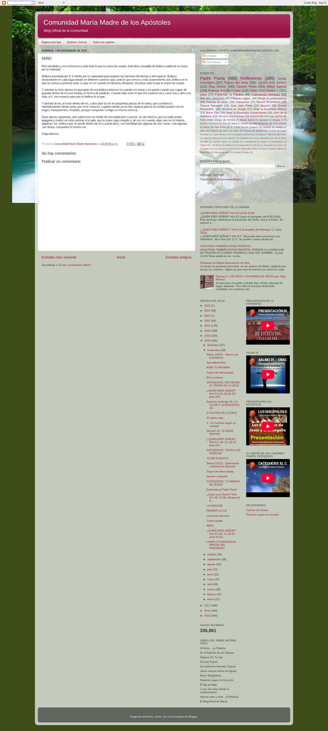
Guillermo (229, 145)
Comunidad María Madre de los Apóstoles (107, 22)
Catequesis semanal (266, 94)
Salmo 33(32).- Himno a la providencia (222, 356)
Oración (267, 127)
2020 (207, 330)
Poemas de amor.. (217, 102)
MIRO (210, 525)
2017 (207, 605)
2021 (207, 325)
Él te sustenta (215, 377)
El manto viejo (215, 417)
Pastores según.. (241, 98)
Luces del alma (220, 149)
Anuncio (265, 105)
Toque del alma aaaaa (220, 471)
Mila (202, 98)
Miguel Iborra (247, 120)
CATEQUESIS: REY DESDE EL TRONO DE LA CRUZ (223, 384)
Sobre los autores (104, 42)
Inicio (121, 257)
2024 (207, 310)
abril (210, 584)
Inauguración (243, 145)
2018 (207, 340)
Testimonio (244, 138)
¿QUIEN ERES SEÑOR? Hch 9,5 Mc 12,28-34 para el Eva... (221, 533)
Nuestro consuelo (217, 476)
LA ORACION (215, 505)
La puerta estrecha (218, 515)
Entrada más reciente (59, 257)
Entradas (210, 55)
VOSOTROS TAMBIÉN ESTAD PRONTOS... (226, 246)
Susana (236, 152)
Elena (218, 145)
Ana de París (280, 138)
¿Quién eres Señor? (272, 82)
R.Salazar (239, 116)
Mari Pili (234, 149)
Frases (236, 90)
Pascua (247, 131)
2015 (207, 615)
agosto (211, 564)
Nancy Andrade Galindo (272, 149)
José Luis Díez (231, 131)
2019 (207, 335)
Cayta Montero (220, 134)
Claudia (235, 142)
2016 (207, 610)
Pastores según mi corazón (262, 514)
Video (254, 90)
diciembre (213, 345)
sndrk (158, 716)
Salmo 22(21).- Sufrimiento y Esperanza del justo (223, 465)
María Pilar (212, 112)
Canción (272, 131)
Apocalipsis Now (216, 362)
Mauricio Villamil (266, 134)
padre (247, 152)
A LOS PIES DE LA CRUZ (222, 413)
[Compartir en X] (135, 144)
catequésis (218, 98)
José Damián (279, 123)
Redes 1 (272, 90)
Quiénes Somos (77, 42)
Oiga (205, 138)
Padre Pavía (212, 78)
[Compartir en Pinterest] (143, 144)
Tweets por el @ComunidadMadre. (221, 179)
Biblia (206, 142)
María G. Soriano (240, 123)
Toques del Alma (236, 82)
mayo (211, 579)
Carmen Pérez (246, 86)
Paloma (215, 138)
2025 (207, 305)
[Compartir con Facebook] (139, 144)
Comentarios (213, 62)
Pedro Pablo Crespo (211, 120)
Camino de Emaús (257, 510)
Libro (203, 94)
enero (211, 599)
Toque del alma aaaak (220, 372)
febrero (212, 594)
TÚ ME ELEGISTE (218, 458)
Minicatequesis (261, 123)
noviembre (214, 350)
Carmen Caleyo (220, 142)
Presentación (229, 138)
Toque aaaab (214, 520)
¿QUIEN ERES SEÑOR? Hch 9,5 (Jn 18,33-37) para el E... (221, 393)
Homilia (231, 120)
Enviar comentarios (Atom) (75, 265)
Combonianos (249, 142)
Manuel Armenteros (268, 102)
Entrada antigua (179, 257)
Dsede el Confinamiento (271, 142)
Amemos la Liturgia (234, 109)
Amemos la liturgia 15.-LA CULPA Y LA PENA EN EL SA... (223, 404)
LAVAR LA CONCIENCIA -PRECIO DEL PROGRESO (222, 544)
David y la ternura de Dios (213, 123)
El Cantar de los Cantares (244, 127)
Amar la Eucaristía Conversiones (246, 112)
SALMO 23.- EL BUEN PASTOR (220, 432)
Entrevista (249, 134)
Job (254, 145)
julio (210, 569)
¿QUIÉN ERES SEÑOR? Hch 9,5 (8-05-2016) (227, 213)
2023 (207, 315)
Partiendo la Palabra (229, 94)
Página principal (51, 42)
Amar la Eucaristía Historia (269, 109)
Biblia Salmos (277, 86)
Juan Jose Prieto (241, 105)
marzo (211, 589)
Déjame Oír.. (206, 145)
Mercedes (281, 134)
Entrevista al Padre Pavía (222, 489)
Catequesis (242, 102)
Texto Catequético (261, 138)
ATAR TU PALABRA (218, 367)
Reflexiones (251, 78)
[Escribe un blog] (132, 144)
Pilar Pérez (205, 152)
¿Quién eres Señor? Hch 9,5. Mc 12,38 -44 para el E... (223, 497)
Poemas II (215, 90)
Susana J (277, 120)
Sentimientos (256, 116)
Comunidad (236, 134)
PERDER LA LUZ (217, 510)
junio (210, 574)
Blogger (192, 716)
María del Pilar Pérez (215, 127)
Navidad (263, 120)
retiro (202, 131)
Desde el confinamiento (272, 98)
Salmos (260, 131)
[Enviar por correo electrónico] (128, 144)
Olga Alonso (217, 86)
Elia (281, 116)
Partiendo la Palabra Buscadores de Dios (224, 262)
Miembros (223, 116)
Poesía (279, 127)
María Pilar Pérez (249, 149)
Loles (272, 116)
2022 (207, 320)
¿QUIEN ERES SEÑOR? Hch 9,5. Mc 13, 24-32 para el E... (221, 442)
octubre (212, 554)
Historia (214, 131)
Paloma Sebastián (211, 105)
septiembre (214, 559)
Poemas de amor (222, 152)
